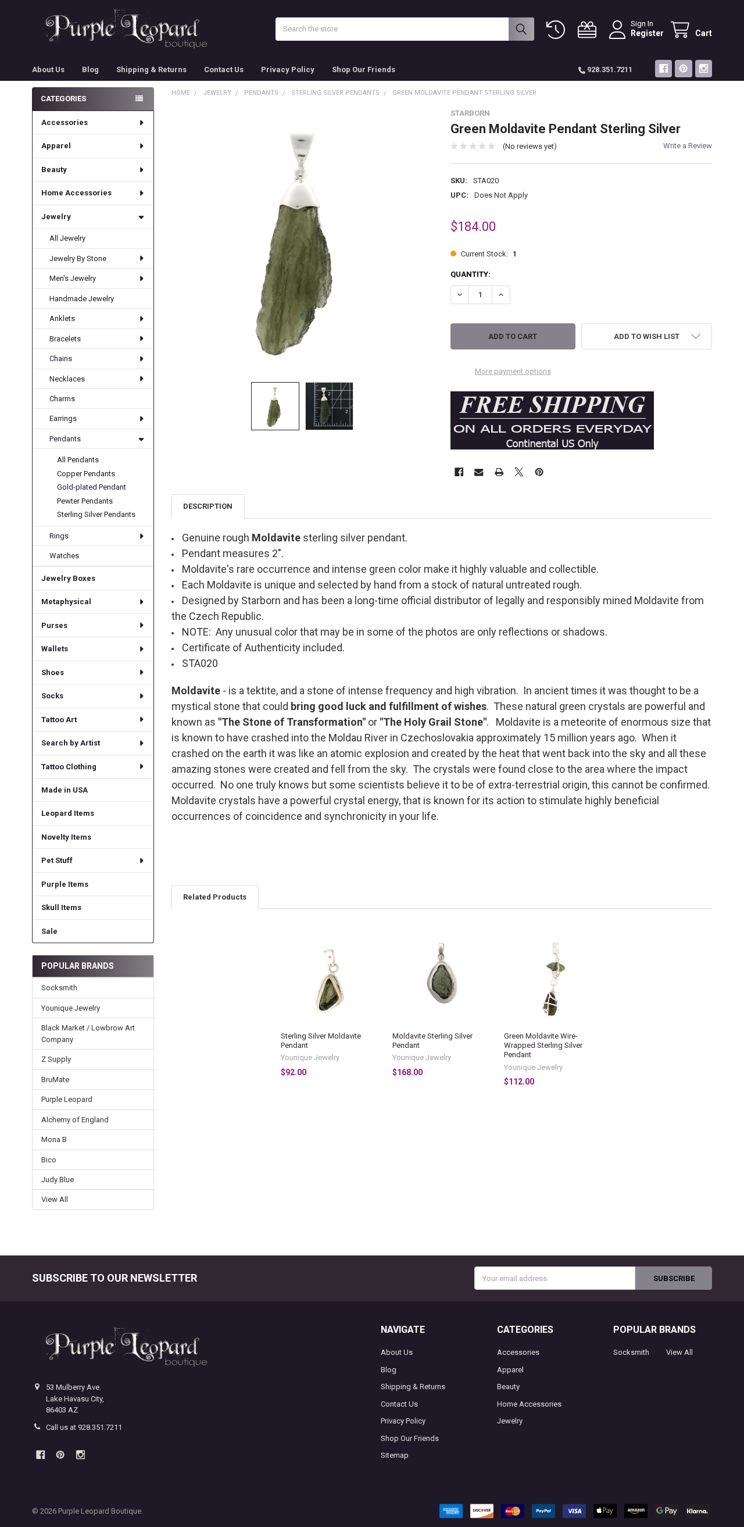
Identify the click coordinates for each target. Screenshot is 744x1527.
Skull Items (61, 907)
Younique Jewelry (70, 1008)
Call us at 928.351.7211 (84, 1427)
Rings (59, 535)
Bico (48, 1159)
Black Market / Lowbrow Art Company (88, 1033)
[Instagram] (703, 68)
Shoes (52, 672)
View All (54, 1199)
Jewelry (56, 216)
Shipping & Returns (151, 69)
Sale (49, 931)
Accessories (64, 122)
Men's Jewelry (72, 278)
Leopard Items (67, 813)
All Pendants (78, 459)
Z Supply (56, 1059)
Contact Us (224, 69)
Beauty (54, 169)
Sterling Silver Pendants (96, 514)
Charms (62, 398)
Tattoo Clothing (68, 766)
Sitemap (395, 1455)
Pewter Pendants (85, 501)
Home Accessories (76, 192)
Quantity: (470, 274)
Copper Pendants (86, 473)
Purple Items (64, 884)
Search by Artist (70, 742)
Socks (52, 695)
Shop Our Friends (363, 69)
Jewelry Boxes (68, 578)
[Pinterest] (683, 68)
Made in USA (64, 790)
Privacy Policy (287, 69)
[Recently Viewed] (558, 30)
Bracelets (65, 338)
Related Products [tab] (214, 897)
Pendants (65, 438)
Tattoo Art (59, 719)
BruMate (55, 1079)
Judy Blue (57, 1179)
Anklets (62, 318)
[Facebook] (663, 68)
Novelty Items (66, 837)
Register (647, 33)
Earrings (63, 418)
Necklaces (67, 378)
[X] (518, 471)
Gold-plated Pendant (91, 487)
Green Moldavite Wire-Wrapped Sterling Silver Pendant (543, 1045)
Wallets (54, 648)
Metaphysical (66, 601)
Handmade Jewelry (81, 298)
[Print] (499, 471)
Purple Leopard (66, 1099)
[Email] (478, 471)
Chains (60, 358)
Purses (54, 625)
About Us (48, 69)
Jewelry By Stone (77, 258)
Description (208, 506)
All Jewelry (67, 238)
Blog (90, 69)
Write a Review (687, 145)
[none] (302, 240)
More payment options (513, 371)
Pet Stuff (57, 860)
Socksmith (59, 987)
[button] (646, 336)
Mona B (54, 1139)
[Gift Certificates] (589, 30)
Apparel (56, 145)
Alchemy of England (75, 1119)
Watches (64, 555)
